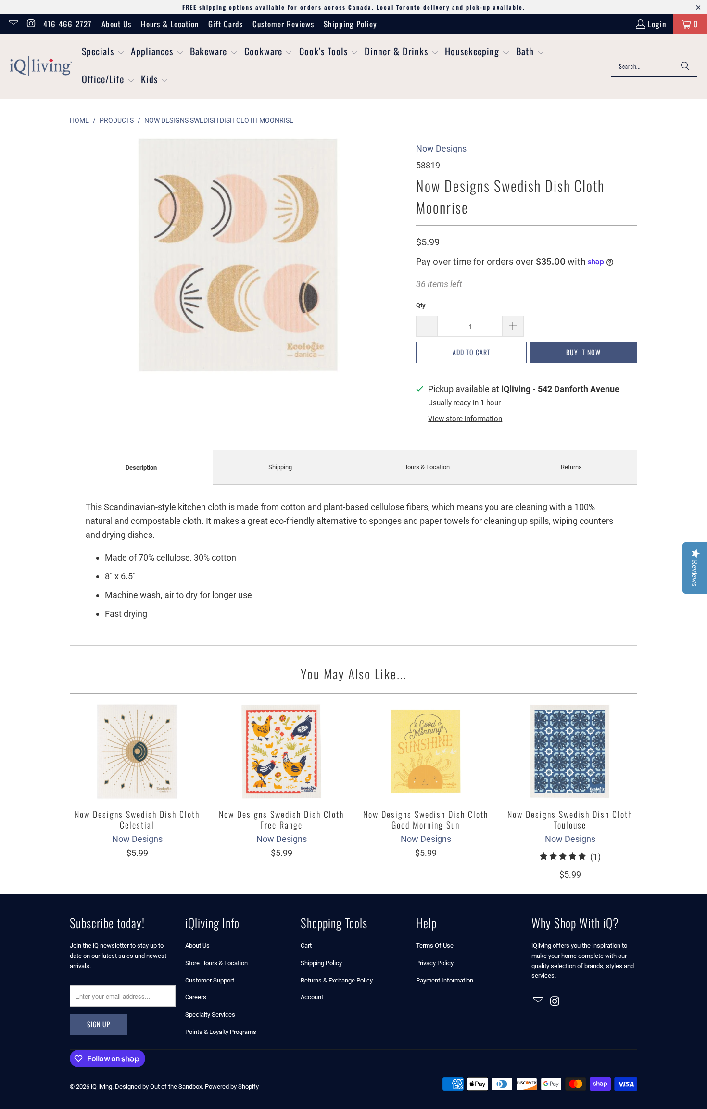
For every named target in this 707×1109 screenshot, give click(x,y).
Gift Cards (225, 24)
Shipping (280, 467)
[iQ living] (41, 66)
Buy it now (583, 352)
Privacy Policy (435, 963)
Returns (571, 467)
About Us (116, 24)
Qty (421, 305)
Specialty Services (210, 1014)
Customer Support (209, 980)
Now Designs (441, 148)
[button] (103, 52)
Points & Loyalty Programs (220, 1031)
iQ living (101, 1086)
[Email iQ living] (12, 24)
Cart (306, 945)
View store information (465, 418)
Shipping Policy (350, 24)
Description (141, 467)
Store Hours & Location (216, 963)
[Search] (685, 66)
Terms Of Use (435, 945)
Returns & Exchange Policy (337, 980)
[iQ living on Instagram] (30, 24)
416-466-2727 (67, 24)
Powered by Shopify (232, 1086)
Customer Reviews (283, 24)
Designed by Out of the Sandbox (158, 1086)
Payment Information (444, 980)
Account (312, 997)
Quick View (137, 772)
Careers (195, 997)
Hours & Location (170, 24)
